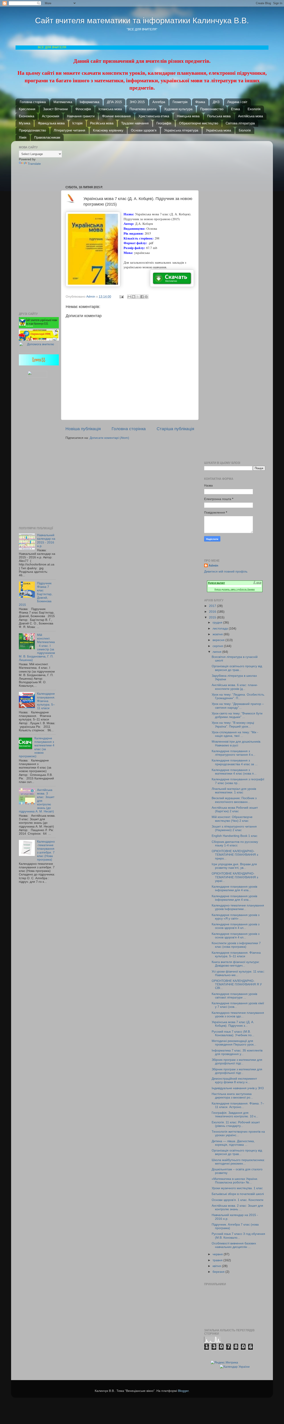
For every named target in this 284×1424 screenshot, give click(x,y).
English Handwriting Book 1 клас (234, 836)
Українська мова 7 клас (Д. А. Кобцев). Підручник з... (233, 1023)
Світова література (240, 123)
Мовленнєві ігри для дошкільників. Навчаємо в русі (236, 743)
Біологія (245, 130)
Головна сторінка (33, 102)
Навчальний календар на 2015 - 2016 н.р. (46, 541)
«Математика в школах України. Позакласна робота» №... (235, 1180)
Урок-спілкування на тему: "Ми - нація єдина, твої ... (235, 734)
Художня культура (178, 109)
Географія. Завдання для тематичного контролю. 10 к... (235, 1114)
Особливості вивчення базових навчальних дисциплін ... (234, 1245)
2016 (213, 611)
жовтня (218, 634)
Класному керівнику (108, 130)
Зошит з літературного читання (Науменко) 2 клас (234, 828)
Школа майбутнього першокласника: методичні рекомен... (238, 1161)
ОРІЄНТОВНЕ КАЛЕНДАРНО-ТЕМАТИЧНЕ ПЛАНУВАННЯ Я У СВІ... (237, 984)
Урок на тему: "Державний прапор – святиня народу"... (238, 705)
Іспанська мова (110, 109)
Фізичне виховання (116, 116)
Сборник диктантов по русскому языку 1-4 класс (235, 843)
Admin (213, 565)
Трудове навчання (135, 123)
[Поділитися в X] (138, 296)
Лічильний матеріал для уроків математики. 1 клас (234, 790)
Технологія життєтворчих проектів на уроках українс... (238, 1133)
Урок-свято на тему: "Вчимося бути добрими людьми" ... (237, 715)
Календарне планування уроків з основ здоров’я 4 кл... (235, 926)
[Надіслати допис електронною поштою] (121, 296)
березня (219, 1271)
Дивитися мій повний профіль (225, 571)
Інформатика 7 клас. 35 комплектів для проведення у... (237, 1052)
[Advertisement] (132, 161)
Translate (34, 163)
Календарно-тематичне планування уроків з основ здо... (238, 1014)
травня (218, 1260)
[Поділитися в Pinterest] (146, 296)
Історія (77, 123)
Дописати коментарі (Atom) (109, 437)
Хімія (22, 137)
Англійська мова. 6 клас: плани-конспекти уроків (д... (235, 686)
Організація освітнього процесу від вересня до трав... (237, 668)
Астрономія (50, 116)
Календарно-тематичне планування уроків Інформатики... (238, 907)
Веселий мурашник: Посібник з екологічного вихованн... (234, 799)
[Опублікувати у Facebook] (142, 296)
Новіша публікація (83, 428)
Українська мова (218, 130)
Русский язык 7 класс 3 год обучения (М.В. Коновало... (238, 1235)
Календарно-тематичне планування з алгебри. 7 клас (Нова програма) (46, 850)
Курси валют (216, 583)
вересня (219, 640)
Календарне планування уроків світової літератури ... (234, 995)
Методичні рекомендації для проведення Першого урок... (234, 1042)
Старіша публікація (175, 428)
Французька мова (51, 123)
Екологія (254, 109)
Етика (235, 109)
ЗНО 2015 (137, 102)
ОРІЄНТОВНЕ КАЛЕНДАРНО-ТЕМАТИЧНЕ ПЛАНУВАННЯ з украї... (235, 877)
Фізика (200, 102)
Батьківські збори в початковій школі (238, 1194)
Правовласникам (47, 137)
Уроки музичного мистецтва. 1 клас (237, 1188)
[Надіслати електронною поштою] (129, 296)
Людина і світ (237, 102)
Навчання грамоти (81, 116)
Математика (62, 102)
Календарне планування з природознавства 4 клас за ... (235, 762)
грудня (218, 622)
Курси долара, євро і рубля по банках (235, 589)
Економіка (26, 116)
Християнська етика (153, 116)
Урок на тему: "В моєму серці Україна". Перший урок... (233, 724)
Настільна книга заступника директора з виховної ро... (232, 1095)
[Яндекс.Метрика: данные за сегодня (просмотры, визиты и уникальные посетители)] (224, 1363)
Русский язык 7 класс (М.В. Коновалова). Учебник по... (233, 1033)
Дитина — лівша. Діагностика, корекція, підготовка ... (233, 1143)
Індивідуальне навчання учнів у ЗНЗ (238, 1088)
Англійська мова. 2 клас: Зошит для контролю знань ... (237, 1207)
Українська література (181, 130)
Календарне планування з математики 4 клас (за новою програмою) (36, 747)
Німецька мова (188, 116)
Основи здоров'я (143, 130)
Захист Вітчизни (55, 109)
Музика (24, 123)
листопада (221, 628)
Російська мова (101, 123)
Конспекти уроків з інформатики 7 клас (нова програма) (236, 944)
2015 (213, 617)
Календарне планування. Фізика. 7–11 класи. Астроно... (238, 1105)
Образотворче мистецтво (198, 123)
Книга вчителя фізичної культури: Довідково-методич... (236, 963)
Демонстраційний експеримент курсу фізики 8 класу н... (234, 1080)
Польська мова (219, 116)
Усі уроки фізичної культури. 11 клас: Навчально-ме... (238, 973)
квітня (217, 1266)
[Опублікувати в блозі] (133, 296)
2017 (213, 606)
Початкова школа (143, 109)
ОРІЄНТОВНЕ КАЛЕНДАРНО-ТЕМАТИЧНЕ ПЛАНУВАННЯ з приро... (235, 854)
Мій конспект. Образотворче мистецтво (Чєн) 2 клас (232, 818)
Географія (163, 123)
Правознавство (211, 109)
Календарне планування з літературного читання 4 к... (233, 752)
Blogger (183, 1391)
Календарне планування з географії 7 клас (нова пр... (238, 781)
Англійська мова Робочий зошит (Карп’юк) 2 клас (235, 809)
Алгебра (158, 102)
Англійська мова (250, 116)
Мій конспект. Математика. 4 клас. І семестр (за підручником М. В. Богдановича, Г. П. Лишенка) (37, 647)
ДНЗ (216, 102)
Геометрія (180, 102)
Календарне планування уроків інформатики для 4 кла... (234, 888)
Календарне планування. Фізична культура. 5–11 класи (46, 701)
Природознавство (32, 130)
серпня (218, 646)
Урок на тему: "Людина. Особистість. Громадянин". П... (238, 696)
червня (218, 1254)
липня (217, 651)
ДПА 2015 (114, 102)
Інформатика (89, 102)
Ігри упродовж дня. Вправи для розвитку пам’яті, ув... (234, 866)
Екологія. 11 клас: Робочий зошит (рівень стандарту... (236, 1124)
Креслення (27, 109)
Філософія (83, 109)
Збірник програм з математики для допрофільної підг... (237, 1061)
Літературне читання (69, 130)
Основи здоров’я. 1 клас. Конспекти (237, 1200)
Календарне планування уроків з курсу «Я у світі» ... (235, 916)
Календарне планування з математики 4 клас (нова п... (234, 771)
